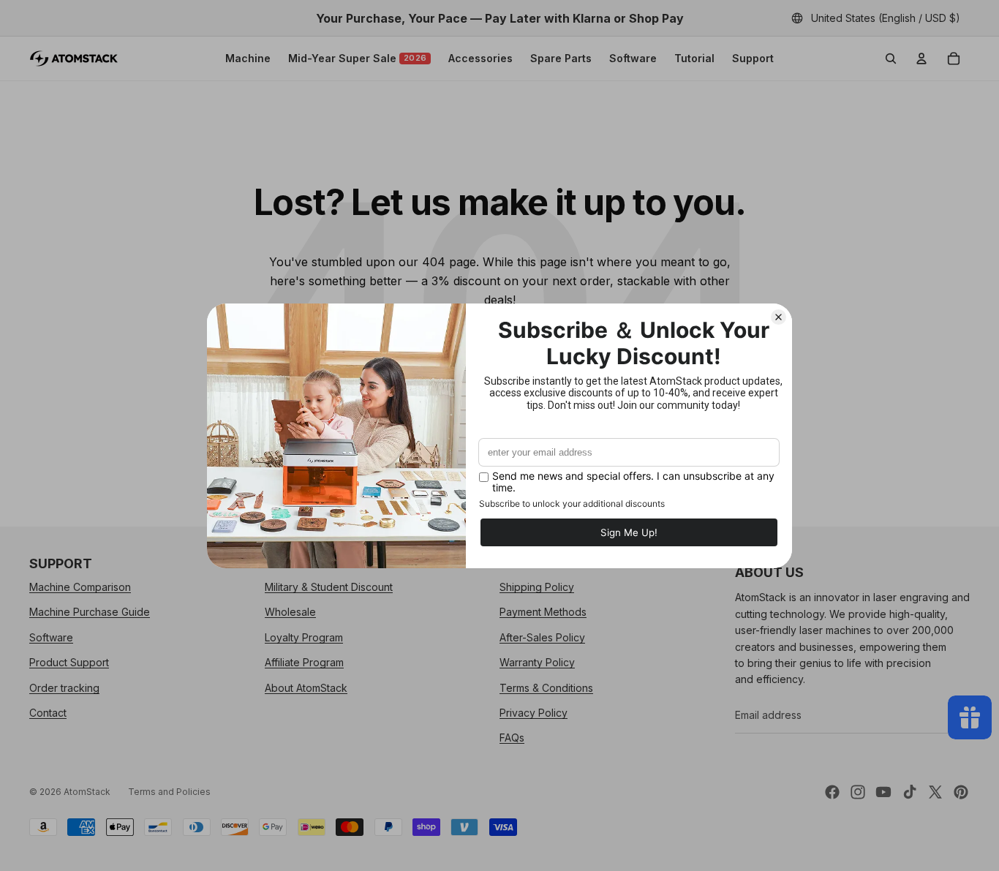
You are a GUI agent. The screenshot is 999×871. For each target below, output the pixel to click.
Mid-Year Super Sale (357, 58)
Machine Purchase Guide (89, 612)
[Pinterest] (961, 792)
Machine (248, 58)
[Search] (891, 58)
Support (753, 58)
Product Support (69, 662)
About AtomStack (306, 688)
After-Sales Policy (542, 637)
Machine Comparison (80, 587)
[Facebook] (832, 792)
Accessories (480, 58)
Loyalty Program (304, 637)
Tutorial (694, 58)
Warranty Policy (537, 662)
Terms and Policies (169, 791)
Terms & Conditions (546, 688)
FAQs (511, 738)
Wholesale (290, 612)
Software (633, 58)
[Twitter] (935, 792)
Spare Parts (561, 58)
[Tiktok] (910, 792)
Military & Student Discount (329, 587)
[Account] (921, 58)
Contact (48, 712)
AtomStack (87, 791)
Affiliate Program (304, 662)
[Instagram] (858, 792)
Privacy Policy (533, 712)
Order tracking (64, 688)
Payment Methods (543, 612)
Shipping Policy (536, 587)
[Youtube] (883, 792)
